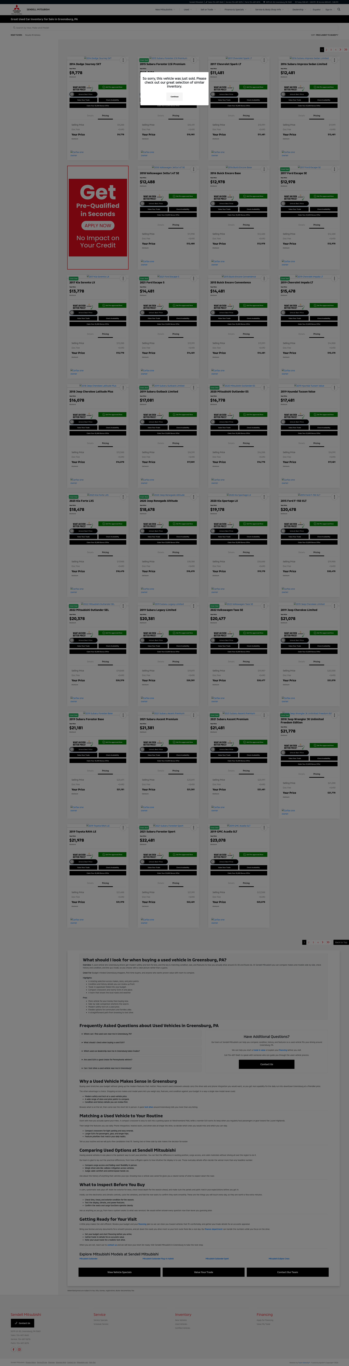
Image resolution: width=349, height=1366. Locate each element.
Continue (174, 97)
